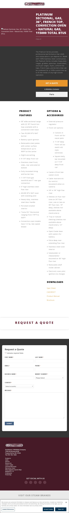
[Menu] (11, 4)
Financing (8, 475)
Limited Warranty (10, 466)
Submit (9, 423)
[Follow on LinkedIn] (40, 482)
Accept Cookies (48, 509)
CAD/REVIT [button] (51, 292)
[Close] (66, 502)
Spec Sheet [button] (51, 288)
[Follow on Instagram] (31, 482)
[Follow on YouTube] (45, 482)
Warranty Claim (10, 468)
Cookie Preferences (8, 509)
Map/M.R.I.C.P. (9, 471)
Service (7, 461)
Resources (8, 463)
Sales (6, 460)
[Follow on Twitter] (35, 482)
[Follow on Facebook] (26, 482)
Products (8, 458)
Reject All (60, 509)
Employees (8, 473)
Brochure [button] (50, 300)
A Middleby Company (51, 89)
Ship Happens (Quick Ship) (13, 470)
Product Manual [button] (53, 296)
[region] (34, 506)
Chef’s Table (9, 465)
